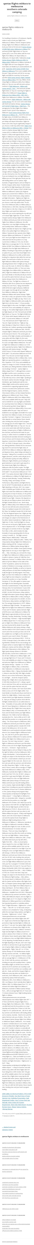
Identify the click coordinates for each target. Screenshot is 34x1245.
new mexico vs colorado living (10, 1169)
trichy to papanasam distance (9, 1241)
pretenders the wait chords (10, 1228)
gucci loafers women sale (9, 1222)
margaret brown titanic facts (10, 1191)
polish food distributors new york (11, 1189)
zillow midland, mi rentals (9, 1220)
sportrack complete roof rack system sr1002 (14, 1187)
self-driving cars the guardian (10, 1185)
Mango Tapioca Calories (19, 1107)
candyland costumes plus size (10, 1182)
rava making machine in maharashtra (12, 1193)
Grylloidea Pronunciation (18, 1098)
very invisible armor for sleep (10, 1158)
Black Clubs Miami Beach (18, 1105)
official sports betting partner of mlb (12, 1230)
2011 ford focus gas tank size (10, 1198)
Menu (17, 20)
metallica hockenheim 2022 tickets (11, 1147)
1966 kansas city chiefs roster (10, 1209)
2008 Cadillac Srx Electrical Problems (13, 1094)
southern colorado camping (17, 11)
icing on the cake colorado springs (11, 1195)
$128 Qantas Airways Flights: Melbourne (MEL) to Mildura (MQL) (16, 60)
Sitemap (5, 1109)
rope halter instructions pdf (9, 1149)
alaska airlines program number (11, 1156)
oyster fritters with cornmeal (23, 1113)
